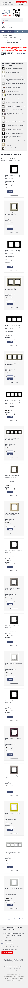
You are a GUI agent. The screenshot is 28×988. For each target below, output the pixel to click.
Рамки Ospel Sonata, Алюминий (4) (14, 68)
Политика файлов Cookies (11, 971)
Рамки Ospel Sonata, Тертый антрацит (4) (15, 125)
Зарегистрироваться (6, 27)
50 (13, 158)
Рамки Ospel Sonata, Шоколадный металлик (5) (13, 148)
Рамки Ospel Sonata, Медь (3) (12, 98)
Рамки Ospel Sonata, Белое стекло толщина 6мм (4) (15, 80)
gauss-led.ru (4, 949)
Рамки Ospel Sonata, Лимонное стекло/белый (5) (14, 95)
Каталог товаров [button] (7, 31)
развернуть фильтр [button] (21, 53)
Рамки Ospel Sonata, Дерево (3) (13, 87)
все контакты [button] (23, 4)
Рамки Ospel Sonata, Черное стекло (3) (14, 133)
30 (10, 158)
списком (17, 160)
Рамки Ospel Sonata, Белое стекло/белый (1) (16, 83)
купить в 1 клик (14, 195)
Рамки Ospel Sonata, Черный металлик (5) (15, 140)
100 (15, 158)
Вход (2, 26)
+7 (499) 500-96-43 (8, 2)
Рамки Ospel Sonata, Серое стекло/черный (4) (14, 110)
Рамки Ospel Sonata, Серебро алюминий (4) (16, 102)
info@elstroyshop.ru (8, 4)
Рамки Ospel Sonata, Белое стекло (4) (14, 76)
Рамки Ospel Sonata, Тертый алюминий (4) (15, 121)
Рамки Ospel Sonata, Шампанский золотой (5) (13, 144)
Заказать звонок (21, 2)
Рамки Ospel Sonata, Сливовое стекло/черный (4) (14, 114)
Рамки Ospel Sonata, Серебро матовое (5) (15, 106)
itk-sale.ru (19, 947)
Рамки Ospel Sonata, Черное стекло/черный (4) (13, 137)
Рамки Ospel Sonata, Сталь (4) (12, 118)
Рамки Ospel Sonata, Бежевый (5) (13, 72)
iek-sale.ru (13, 947)
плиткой (11, 160)
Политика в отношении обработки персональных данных (14, 967)
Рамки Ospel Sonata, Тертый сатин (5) (14, 129)
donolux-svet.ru (13, 949)
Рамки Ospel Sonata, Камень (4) (13, 91)
